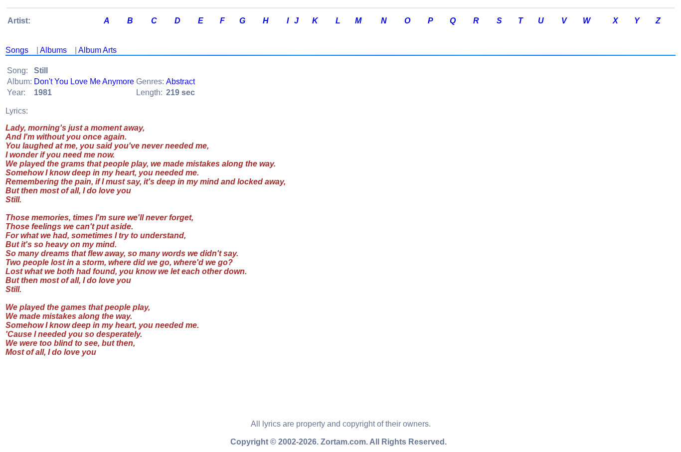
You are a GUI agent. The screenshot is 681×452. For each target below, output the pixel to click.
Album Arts (97, 50)
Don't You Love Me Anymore (84, 81)
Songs (16, 50)
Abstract (180, 81)
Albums (53, 50)
